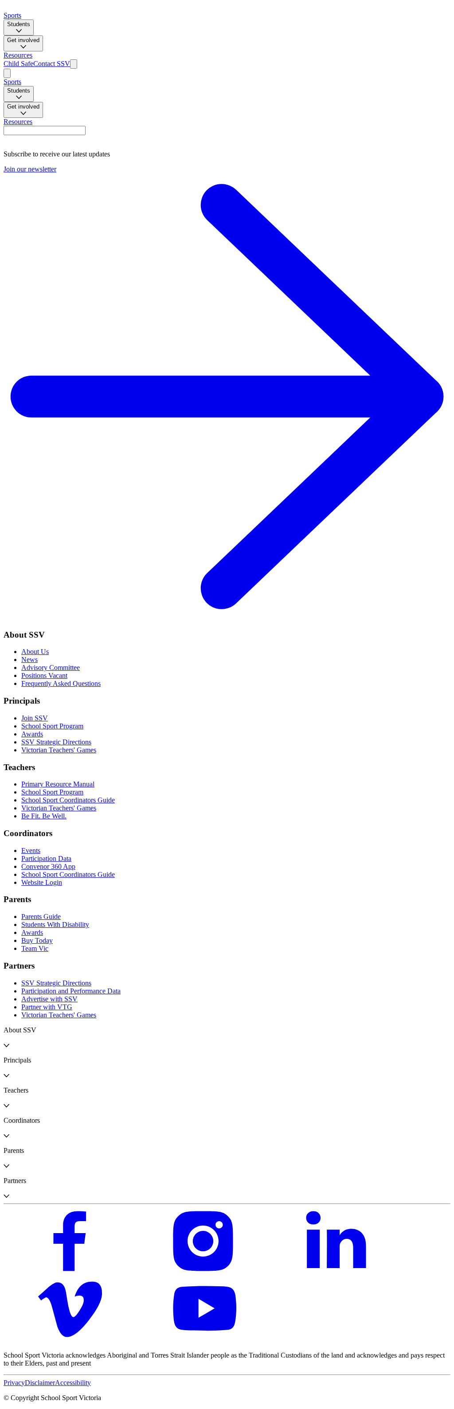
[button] (227, 1037)
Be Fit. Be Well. (44, 816)
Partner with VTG (46, 1007)
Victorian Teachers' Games (58, 750)
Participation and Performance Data (71, 991)
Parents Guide (41, 916)
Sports (12, 15)
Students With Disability (55, 924)
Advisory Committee (50, 667)
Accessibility (73, 1382)
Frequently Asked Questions (61, 683)
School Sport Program (52, 726)
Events (30, 850)
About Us (35, 651)
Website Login (41, 882)
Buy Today (37, 940)
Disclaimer (40, 1382)
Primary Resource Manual (57, 784)
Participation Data (46, 858)
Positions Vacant (44, 675)
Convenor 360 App (48, 866)
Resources (18, 55)
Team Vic (34, 948)
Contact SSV (51, 63)
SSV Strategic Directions (56, 742)
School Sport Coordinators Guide (68, 800)
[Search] (73, 64)
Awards (32, 734)
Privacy (14, 1382)
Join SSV (34, 718)
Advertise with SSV (49, 999)
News (29, 659)
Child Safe (18, 63)
